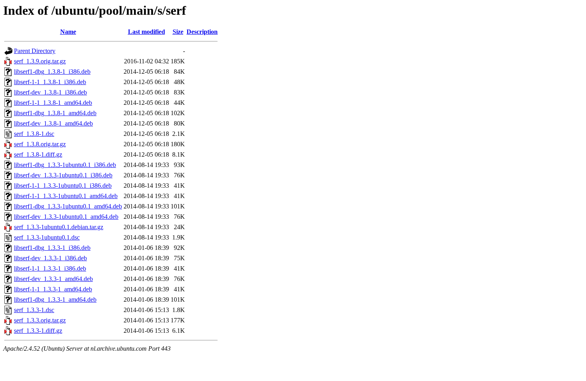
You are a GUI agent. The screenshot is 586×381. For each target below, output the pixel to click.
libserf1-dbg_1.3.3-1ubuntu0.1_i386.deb (65, 164)
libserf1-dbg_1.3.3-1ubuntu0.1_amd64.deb (68, 206)
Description (202, 31)
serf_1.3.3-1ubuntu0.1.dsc (47, 237)
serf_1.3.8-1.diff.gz (38, 154)
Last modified (146, 31)
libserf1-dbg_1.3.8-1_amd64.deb (55, 113)
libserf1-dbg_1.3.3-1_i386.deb (52, 247)
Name (68, 31)
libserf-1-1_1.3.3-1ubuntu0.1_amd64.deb (66, 195)
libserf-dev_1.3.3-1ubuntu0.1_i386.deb (63, 175)
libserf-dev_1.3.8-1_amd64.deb (53, 123)
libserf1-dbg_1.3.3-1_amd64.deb (55, 299)
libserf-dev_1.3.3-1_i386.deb (50, 258)
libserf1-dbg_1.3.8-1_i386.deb (52, 71)
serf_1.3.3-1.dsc (34, 309)
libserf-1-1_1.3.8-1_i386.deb (50, 82)
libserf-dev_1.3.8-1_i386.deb (50, 92)
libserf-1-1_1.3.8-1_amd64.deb (53, 102)
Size (178, 31)
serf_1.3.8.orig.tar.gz (40, 144)
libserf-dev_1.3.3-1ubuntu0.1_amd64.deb (66, 216)
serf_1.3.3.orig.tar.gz (40, 320)
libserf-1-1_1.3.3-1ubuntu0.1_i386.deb (63, 185)
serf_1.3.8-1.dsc (34, 133)
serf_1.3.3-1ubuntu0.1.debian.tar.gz (58, 227)
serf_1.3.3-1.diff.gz (38, 330)
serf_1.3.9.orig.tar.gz (40, 61)
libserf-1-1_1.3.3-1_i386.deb (50, 268)
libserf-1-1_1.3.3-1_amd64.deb (53, 289)
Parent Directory (34, 50)
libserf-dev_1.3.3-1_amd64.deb (53, 278)
